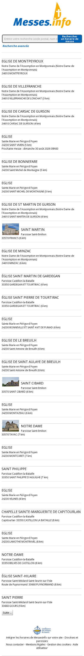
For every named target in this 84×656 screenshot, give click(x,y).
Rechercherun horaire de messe (69, 39)
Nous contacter (15, 644)
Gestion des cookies (59, 644)
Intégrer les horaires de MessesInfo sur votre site (34, 637)
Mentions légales (35, 644)
